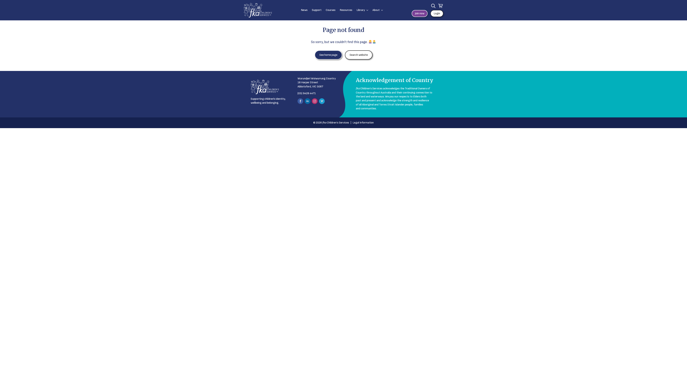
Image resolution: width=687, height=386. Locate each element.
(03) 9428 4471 (307, 93)
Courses (330, 10)
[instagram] (315, 101)
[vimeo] (322, 101)
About (376, 10)
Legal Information (363, 122)
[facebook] (300, 101)
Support (316, 10)
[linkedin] (307, 101)
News (304, 10)
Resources (346, 10)
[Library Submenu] (366, 10)
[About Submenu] (381, 10)
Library (361, 10)
